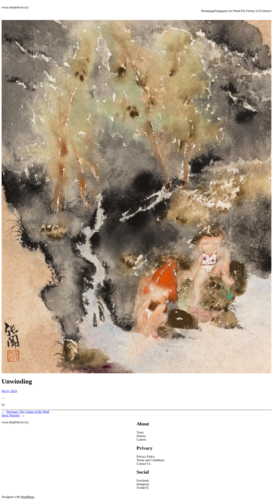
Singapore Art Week (227, 11)
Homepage (208, 11)
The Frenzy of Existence (255, 11)
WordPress (27, 497)
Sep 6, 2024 (9, 391)
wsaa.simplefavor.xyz (15, 7)
